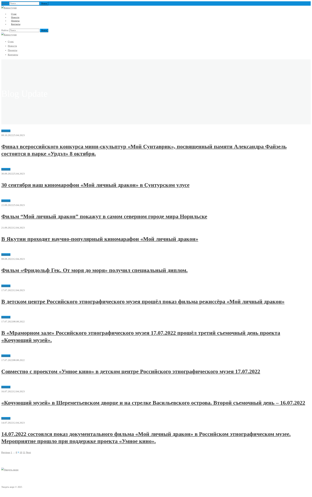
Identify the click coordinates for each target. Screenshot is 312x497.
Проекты (12, 50)
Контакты (15, 24)
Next (28, 452)
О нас (11, 41)
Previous (5, 452)
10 (21, 452)
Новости (12, 46)
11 (24, 452)
